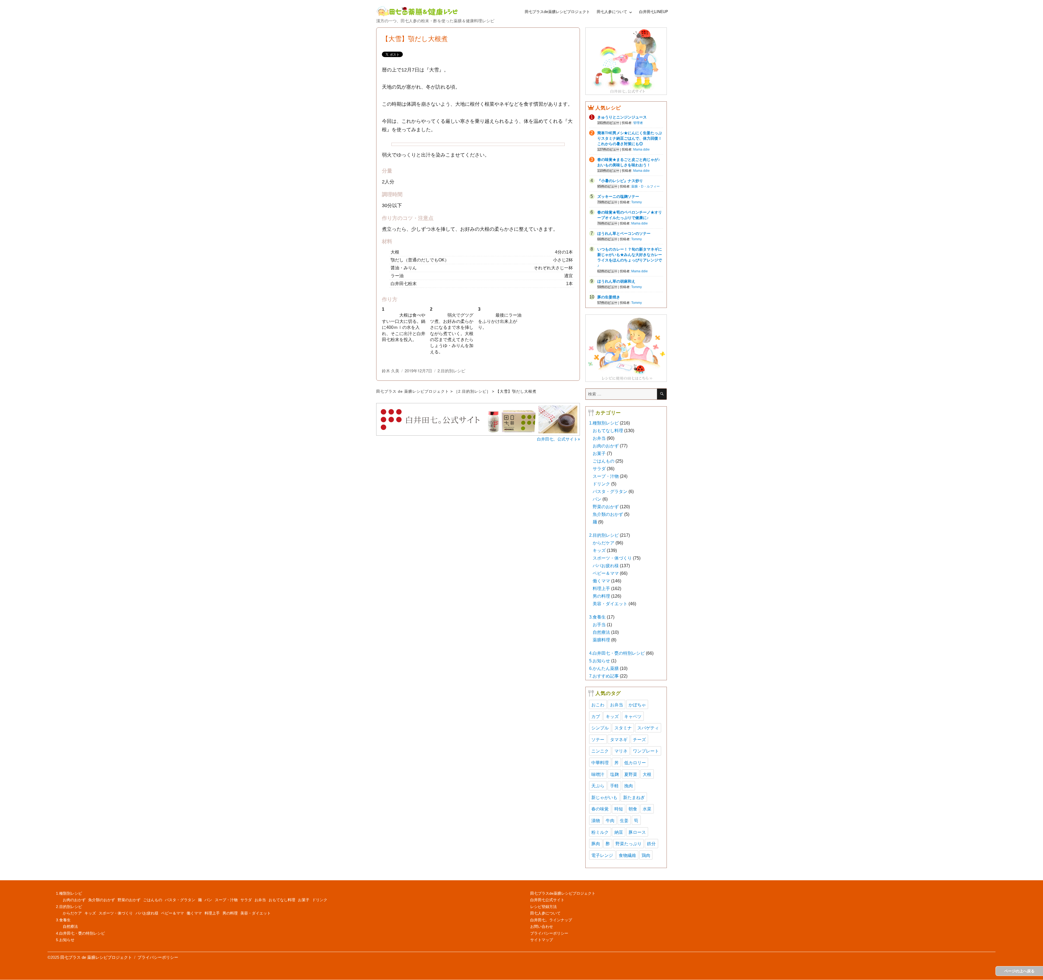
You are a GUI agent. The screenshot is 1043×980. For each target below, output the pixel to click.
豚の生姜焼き (608, 297)
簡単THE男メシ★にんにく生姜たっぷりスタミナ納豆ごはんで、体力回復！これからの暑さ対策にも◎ (629, 138)
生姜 (624, 820)
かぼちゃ (637, 704)
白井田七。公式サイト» (558, 439)
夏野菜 (630, 774)
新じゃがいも (604, 797)
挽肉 (628, 785)
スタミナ (623, 728)
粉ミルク (600, 832)
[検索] (662, 394)
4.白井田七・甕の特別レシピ (617, 653)
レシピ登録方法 (543, 906)
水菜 (647, 809)
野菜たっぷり (628, 843)
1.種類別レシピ (604, 423)
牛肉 (610, 820)
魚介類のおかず (608, 514)
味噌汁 (597, 774)
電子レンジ (602, 855)
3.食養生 (597, 617)
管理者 (638, 123)
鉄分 (651, 843)
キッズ (599, 550)
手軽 (614, 785)
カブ (595, 716)
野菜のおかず (606, 506)
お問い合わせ (541, 926)
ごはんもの (603, 461)
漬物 (595, 820)
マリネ (620, 751)
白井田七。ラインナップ (551, 920)
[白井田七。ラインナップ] (626, 348)
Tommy (636, 202)
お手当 (599, 624)
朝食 (633, 809)
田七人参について (612, 11)
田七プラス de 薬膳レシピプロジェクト (412, 391)
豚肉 (595, 843)
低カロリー (635, 762)
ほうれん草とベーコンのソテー (624, 233)
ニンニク (600, 751)
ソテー (597, 739)
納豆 (618, 832)
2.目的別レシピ (451, 370)
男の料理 (601, 596)
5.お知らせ (599, 660)
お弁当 (599, 438)
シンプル (600, 728)
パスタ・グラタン (610, 491)
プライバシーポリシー (549, 933)
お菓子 (599, 453)
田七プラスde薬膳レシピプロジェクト (557, 11)
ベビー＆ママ (606, 573)
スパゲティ (648, 728)
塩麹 (614, 774)
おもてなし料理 (608, 430)
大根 (647, 774)
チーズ (639, 739)
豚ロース (637, 832)
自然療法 (601, 632)
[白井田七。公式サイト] (626, 60)
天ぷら (597, 785)
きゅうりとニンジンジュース (622, 117)
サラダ (599, 468)
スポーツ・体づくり (612, 558)
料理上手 (601, 588)
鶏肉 (646, 855)
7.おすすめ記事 (604, 676)
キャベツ (633, 716)
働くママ (601, 581)
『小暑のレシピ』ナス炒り (620, 181)
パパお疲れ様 (606, 565)
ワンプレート (646, 751)
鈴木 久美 (390, 370)
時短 (618, 809)
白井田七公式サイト (547, 900)
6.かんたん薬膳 (604, 668)
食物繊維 (627, 855)
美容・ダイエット (610, 603)
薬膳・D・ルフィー (645, 186)
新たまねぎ (634, 797)
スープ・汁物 (606, 476)
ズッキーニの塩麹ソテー (618, 196)
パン (597, 499)
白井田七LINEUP (653, 11)
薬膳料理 (601, 640)
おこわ (597, 704)
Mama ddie (641, 149)
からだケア (603, 543)
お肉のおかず (606, 446)
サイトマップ (541, 940)
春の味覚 (600, 809)
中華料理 (600, 762)
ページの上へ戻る (1019, 971)
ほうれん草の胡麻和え (616, 281)
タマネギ (618, 739)
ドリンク (601, 484)
